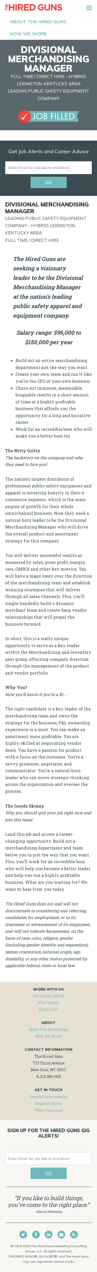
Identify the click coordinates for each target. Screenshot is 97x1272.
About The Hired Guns (48, 1029)
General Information (48, 1096)
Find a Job (48, 1009)
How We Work (48, 1036)
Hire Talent (48, 1002)
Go (48, 182)
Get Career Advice (49, 995)
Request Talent (48, 1103)
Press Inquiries (48, 1110)
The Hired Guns (33, 8)
